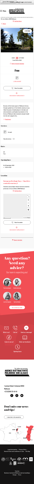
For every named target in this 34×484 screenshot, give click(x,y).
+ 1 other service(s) (17, 81)
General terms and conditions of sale (14, 451)
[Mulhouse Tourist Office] (17, 11)
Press (19, 475)
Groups (15, 475)
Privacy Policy (22, 449)
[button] (19, 2)
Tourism (17, 471)
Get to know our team (17, 307)
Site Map (28, 451)
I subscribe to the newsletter (14, 417)
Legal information (12, 449)
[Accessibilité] (17, 2)
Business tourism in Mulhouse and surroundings (17, 473)
